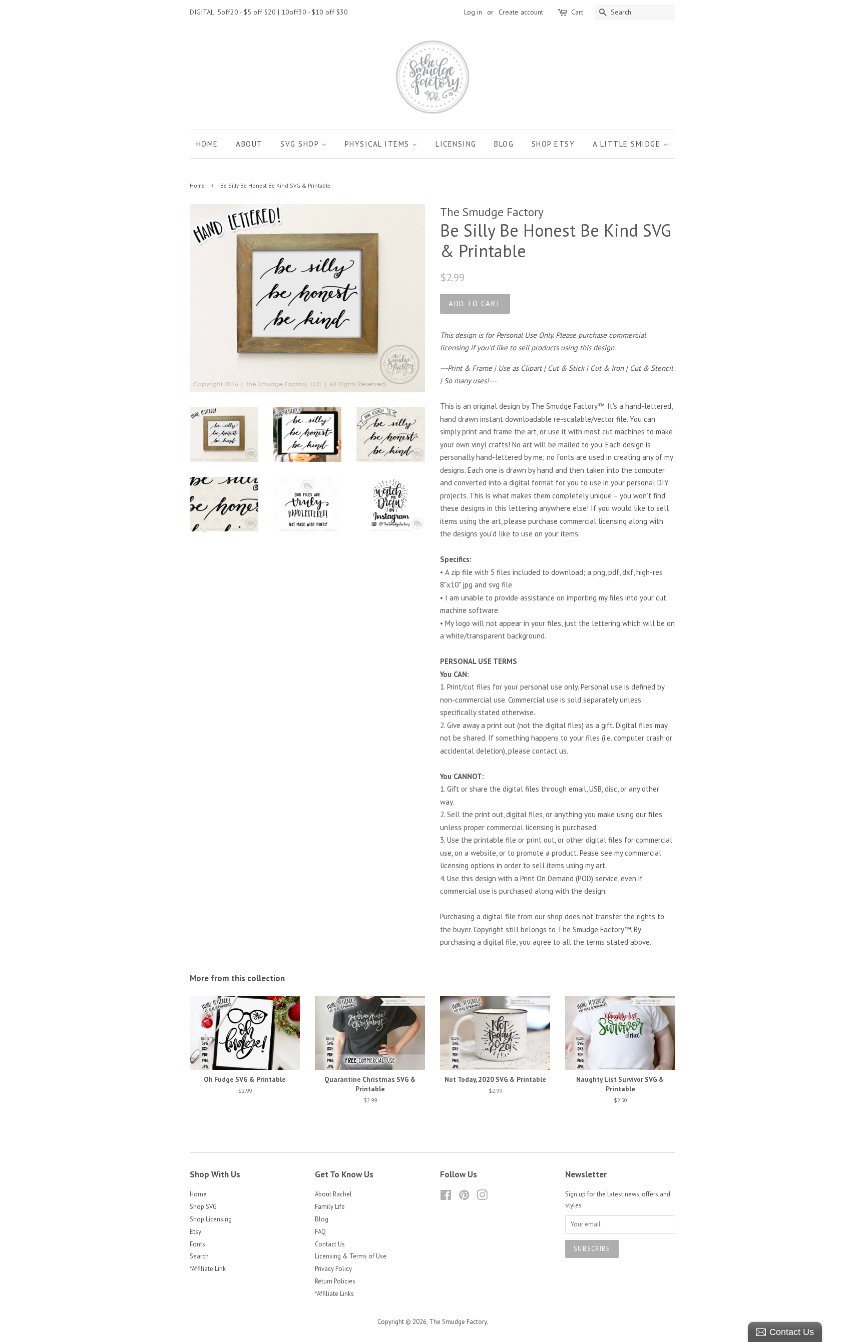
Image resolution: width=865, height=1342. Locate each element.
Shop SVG (203, 1206)
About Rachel (333, 1194)
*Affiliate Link (208, 1268)
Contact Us (330, 1244)
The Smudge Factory (458, 1321)
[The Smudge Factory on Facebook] (446, 1197)
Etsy (195, 1231)
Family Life (330, 1206)
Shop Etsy (553, 144)
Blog (504, 144)
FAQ (320, 1231)
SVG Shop (300, 144)
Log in (473, 12)
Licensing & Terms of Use (350, 1256)
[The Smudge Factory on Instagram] (482, 1197)
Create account (521, 12)
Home (207, 144)
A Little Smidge (628, 144)
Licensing (456, 144)
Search (199, 1256)
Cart (577, 12)
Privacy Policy (333, 1268)
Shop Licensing (211, 1219)
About (249, 144)
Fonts (197, 1244)
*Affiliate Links (334, 1293)
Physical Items (378, 144)
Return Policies (335, 1281)
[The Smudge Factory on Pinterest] (464, 1197)
